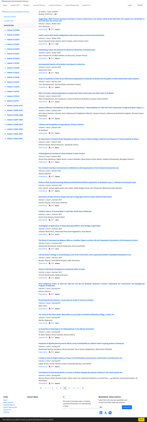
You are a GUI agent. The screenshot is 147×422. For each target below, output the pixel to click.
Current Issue (9, 21)
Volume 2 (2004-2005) (15, 134)
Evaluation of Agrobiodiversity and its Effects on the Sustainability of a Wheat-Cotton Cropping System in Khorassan (81, 343)
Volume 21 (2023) (13, 44)
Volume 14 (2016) (13, 77)
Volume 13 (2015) (13, 82)
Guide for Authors (55, 5)
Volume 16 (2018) (13, 68)
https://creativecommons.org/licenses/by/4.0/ (80, 408)
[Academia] (105, 413)
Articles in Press (10, 17)
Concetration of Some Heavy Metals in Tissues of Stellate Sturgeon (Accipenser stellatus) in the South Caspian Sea (80, 372)
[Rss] (110, 413)
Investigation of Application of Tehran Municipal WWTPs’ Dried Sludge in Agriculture (69, 226)
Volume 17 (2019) (13, 63)
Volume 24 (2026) (13, 30)
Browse (26, 5)
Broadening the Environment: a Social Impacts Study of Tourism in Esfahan (66, 300)
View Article (43, 29)
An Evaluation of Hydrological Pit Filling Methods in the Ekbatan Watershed (66, 329)
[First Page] (41, 388)
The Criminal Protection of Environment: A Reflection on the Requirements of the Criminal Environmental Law (78, 168)
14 (78, 388)
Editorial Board (8, 405)
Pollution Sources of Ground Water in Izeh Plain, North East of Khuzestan (65, 211)
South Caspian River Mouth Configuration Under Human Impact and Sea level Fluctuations (71, 35)
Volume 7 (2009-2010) (14, 110)
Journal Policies (39, 5)
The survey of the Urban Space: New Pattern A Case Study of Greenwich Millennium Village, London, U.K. (76, 315)
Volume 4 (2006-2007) (15, 125)
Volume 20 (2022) (13, 49)
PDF (55, 29)
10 (60, 388)
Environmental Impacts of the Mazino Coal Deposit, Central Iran (62, 64)
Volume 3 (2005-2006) (15, 129)
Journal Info (14, 5)
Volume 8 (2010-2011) (14, 106)
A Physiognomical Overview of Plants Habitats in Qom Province (62, 153)
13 (73, 388)
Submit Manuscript (72, 5)
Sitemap (6, 412)
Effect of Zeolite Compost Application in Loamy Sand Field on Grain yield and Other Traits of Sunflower (76, 93)
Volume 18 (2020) (13, 59)
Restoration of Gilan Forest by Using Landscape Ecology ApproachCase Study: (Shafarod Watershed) (75, 197)
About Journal (8, 402)
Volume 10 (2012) (13, 96)
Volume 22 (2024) (13, 40)
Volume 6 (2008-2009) (15, 115)
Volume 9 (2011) (12, 101)
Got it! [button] (141, 419)
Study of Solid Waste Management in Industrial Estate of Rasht (62, 269)
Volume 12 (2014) (13, 87)
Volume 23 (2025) (13, 35)
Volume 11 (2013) (13, 92)
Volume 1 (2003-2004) (15, 139)
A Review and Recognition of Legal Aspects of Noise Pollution (61, 124)
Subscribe (127, 407)
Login (130, 5)
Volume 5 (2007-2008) (15, 120)
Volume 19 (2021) (13, 54)
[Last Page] (82, 388)
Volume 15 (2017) (13, 73)
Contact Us (86, 5)
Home (5, 5)
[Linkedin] (100, 413)
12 (69, 388)
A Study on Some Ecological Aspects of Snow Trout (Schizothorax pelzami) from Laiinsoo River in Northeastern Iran (80, 358)
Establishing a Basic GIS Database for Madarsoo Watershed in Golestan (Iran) (67, 50)
